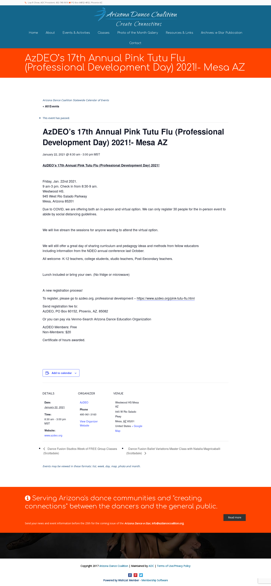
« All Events (51, 106)
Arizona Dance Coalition (113, 566)
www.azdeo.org (53, 435)
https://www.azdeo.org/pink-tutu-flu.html (166, 298)
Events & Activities (76, 32)
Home (33, 32)
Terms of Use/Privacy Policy (173, 566)
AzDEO (84, 402)
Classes (104, 32)
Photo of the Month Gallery (137, 32)
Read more (234, 517)
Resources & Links (179, 32)
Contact (135, 43)
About (50, 32)
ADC (151, 566)
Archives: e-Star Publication (221, 32)
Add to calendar (62, 373)
